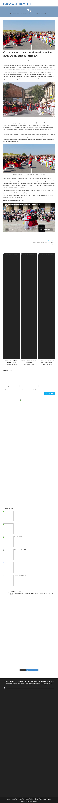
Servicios (41, 798)
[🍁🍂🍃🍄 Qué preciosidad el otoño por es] (11, 663)
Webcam (36, 798)
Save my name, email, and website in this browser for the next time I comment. (22, 389)
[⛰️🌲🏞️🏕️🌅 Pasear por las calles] (46, 653)
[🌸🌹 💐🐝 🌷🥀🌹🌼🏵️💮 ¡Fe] (46, 612)
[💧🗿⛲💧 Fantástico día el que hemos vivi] (11, 653)
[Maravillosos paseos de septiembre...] (11, 602)
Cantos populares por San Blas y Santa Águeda (47, 361)
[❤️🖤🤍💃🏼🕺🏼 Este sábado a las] (11, 612)
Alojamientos (20, 798)
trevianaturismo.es (9, 61)
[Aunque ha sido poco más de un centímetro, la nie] (46, 642)
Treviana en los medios (19, 799)
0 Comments (40, 61)
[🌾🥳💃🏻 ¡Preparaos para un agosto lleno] (29, 602)
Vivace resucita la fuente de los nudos (28, 361)
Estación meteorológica (29, 798)
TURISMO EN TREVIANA (17, 4)
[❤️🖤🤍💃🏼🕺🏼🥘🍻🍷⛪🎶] (29, 612)
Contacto (49, 799)
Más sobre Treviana (11, 799)
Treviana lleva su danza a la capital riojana (11, 361)
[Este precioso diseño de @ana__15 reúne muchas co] (29, 663)
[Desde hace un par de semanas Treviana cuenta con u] (29, 622)
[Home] (10, 13)
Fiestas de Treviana (29, 799)
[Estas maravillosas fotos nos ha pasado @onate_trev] (46, 622)
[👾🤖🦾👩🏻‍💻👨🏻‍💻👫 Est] (46, 602)
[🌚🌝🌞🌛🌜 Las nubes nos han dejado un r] (11, 642)
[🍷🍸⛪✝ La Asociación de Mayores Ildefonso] (46, 632)
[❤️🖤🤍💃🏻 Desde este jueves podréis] (11, 632)
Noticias (32, 61)
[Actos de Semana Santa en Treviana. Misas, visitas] (29, 632)
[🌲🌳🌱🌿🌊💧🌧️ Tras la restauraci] (29, 653)
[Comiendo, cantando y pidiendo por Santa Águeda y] (29, 642)
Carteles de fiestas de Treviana (40, 799)
